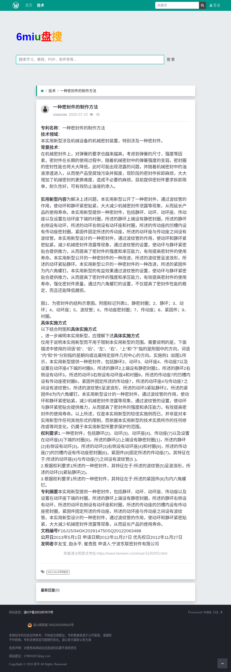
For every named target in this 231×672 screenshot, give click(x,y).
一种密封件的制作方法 (78, 91)
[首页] (42, 91)
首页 (28, 5)
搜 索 (171, 59)
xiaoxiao (60, 114)
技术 (40, 5)
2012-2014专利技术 (58, 572)
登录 (216, 5)
